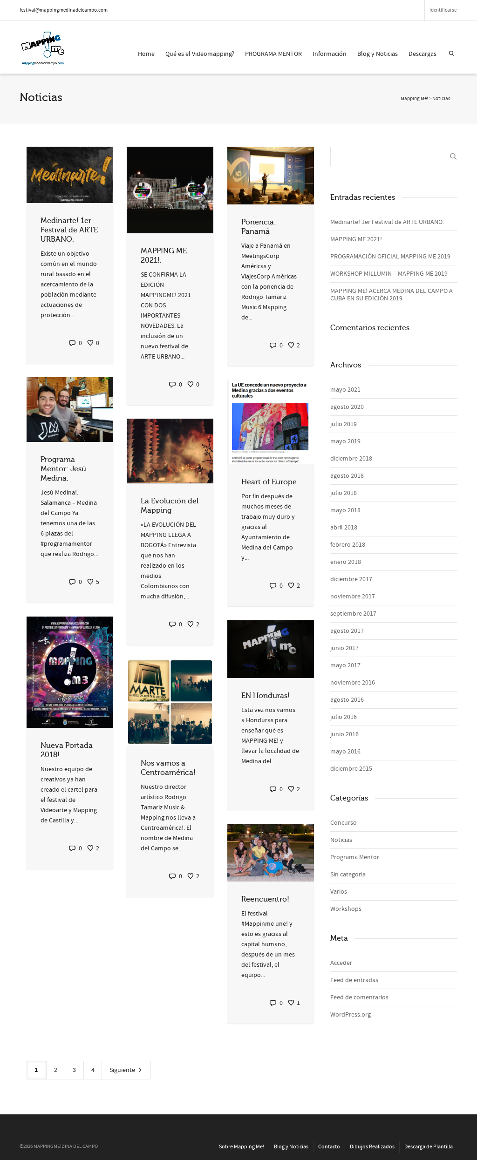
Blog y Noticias (377, 54)
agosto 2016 (347, 700)
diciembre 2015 (351, 769)
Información (330, 54)
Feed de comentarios (359, 997)
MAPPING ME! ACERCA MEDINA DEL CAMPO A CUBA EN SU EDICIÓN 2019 (391, 295)
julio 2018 (343, 493)
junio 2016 (344, 734)
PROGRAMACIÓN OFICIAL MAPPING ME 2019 (390, 256)
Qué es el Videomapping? (199, 54)
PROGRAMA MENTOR (273, 54)
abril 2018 (343, 527)
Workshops (345, 909)
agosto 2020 (347, 407)
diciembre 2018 (351, 459)
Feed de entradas (354, 980)
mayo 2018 (345, 510)
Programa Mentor (354, 857)
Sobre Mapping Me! (241, 1146)
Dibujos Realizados (372, 1146)
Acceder (341, 963)
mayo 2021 (345, 390)
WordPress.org (350, 1015)
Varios (338, 892)
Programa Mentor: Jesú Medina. (63, 468)
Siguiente (122, 1070)
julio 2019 (343, 424)
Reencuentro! (265, 899)
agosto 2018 (347, 476)
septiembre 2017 (353, 614)
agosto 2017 (347, 631)
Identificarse (443, 10)
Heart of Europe (269, 482)
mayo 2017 (345, 665)
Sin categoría (348, 874)
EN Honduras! (265, 696)
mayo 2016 (345, 751)
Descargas (422, 54)
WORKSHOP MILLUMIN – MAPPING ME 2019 (389, 274)
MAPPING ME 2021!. (356, 239)
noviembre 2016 (352, 682)
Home (146, 54)
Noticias (341, 840)
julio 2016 (343, 717)
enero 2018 (345, 562)
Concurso (343, 823)
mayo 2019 (345, 441)
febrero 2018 (347, 545)
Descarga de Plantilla (428, 1146)
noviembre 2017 (352, 596)
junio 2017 (344, 648)
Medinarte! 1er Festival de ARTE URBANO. (69, 230)
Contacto (329, 1146)
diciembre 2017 (351, 579)
